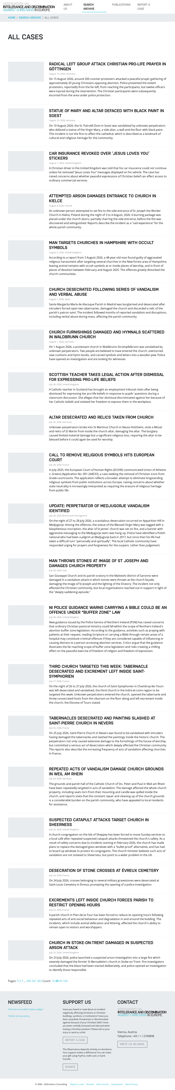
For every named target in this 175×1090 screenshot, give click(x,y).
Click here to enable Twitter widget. (25, 1009)
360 (28, 981)
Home (11, 17)
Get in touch (102, 1084)
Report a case (143, 6)
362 (39, 981)
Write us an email (132, 1044)
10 (53, 981)
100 (65, 981)
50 (60, 981)
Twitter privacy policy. (19, 1015)
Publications (121, 4)
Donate (70, 1066)
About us (68, 6)
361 (34, 981)
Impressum (117, 1084)
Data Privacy (131, 1084)
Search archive (88, 6)
